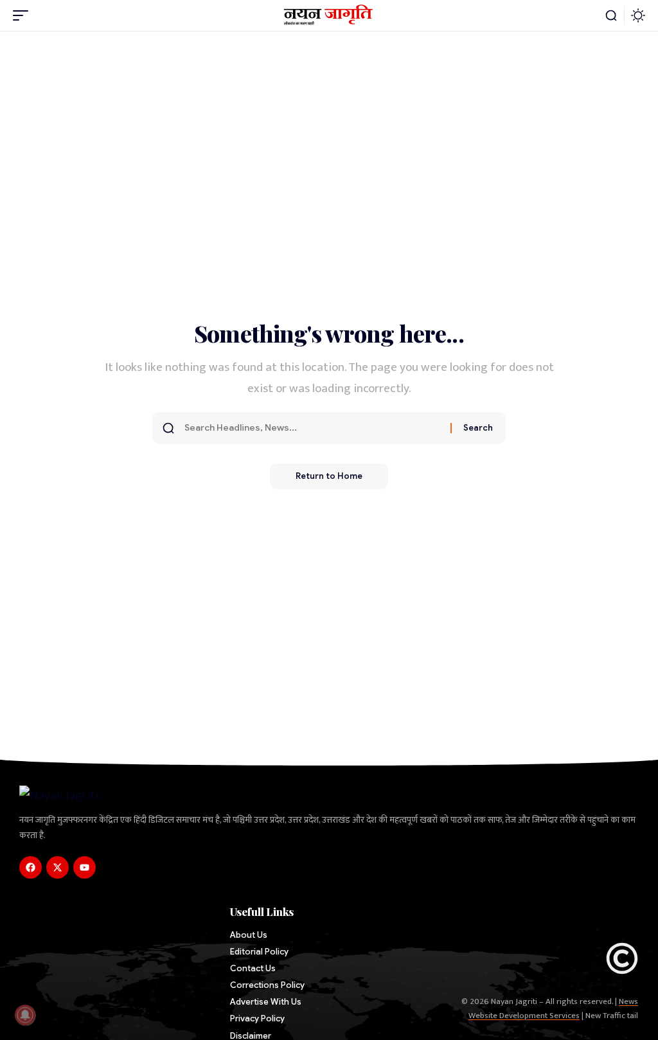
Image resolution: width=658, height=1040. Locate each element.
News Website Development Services (553, 1008)
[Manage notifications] (25, 1015)
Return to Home (329, 476)
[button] (24, 15)
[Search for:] (312, 428)
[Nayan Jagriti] (329, 15)
